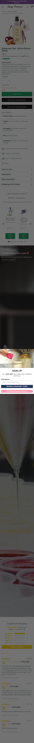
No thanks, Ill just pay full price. (17, 391)
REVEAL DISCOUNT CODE (17, 386)
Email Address (5, 379)
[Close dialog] (1, 350)
